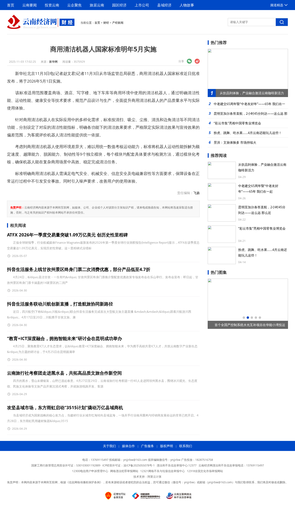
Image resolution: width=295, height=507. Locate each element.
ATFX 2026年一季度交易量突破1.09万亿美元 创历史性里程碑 (67, 235)
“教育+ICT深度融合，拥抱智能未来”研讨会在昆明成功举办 (64, 338)
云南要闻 (29, 5)
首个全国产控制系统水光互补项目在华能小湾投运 (250, 325)
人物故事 (187, 5)
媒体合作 (128, 446)
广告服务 (147, 446)
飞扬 (196, 193)
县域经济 (164, 5)
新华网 (53, 61)
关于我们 (109, 446)
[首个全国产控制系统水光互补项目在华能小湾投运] (248, 304)
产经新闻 (117, 23)
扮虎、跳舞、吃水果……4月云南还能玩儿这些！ (248, 133)
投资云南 (52, 5)
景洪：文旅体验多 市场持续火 (235, 142)
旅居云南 (97, 5)
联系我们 (185, 446)
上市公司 (142, 5)
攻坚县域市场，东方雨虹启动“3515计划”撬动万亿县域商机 (65, 407)
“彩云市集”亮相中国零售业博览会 (237, 123)
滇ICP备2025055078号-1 (139, 465)
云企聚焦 (74, 5)
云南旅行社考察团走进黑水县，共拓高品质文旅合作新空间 (64, 373)
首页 (10, 5)
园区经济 (119, 5)
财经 (106, 23)
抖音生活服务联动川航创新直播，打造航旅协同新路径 (60, 304)
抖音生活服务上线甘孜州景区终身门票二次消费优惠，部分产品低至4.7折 (78, 269)
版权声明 (166, 446)
